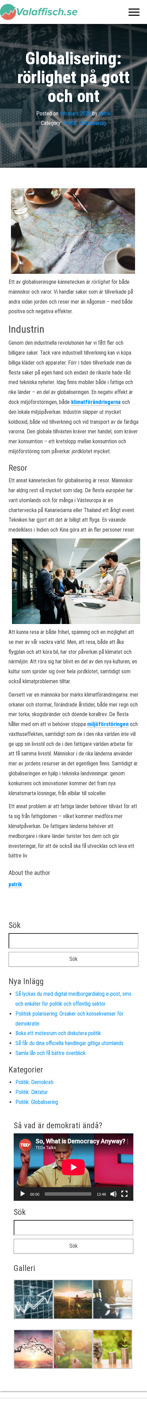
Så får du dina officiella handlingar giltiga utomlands (69, 1043)
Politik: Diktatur (31, 1092)
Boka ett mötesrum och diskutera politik (58, 1033)
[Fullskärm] (124, 1194)
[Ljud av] (113, 1194)
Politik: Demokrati (34, 1082)
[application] (73, 1167)
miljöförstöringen (108, 724)
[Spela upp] (22, 1194)
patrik (105, 113)
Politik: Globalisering (84, 123)
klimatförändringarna (96, 402)
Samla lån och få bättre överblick (50, 1053)
